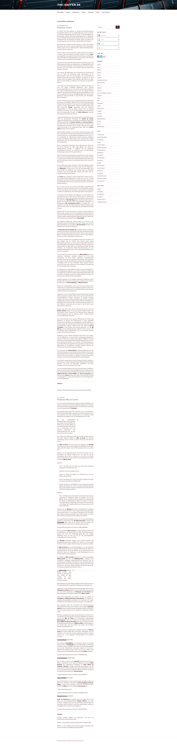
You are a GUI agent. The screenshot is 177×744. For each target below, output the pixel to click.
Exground (99, 87)
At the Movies (100, 139)
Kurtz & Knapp (100, 108)
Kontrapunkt (91, 12)
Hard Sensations (101, 157)
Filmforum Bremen (101, 150)
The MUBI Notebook (101, 202)
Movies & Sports (101, 168)
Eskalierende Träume (102, 147)
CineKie (99, 142)
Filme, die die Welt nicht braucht (104, 93)
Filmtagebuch (100, 152)
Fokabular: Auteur (64, 27)
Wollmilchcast (76, 12)
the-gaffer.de (69, 4)
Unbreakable (60, 522)
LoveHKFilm (100, 196)
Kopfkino (99, 163)
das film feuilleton (101, 144)
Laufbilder (99, 111)
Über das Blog (60, 12)
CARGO (99, 189)
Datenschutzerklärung (62, 740)
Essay (98, 85)
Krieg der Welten (61, 677)
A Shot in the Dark (62, 658)
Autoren (68, 12)
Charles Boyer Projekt (102, 80)
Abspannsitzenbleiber (102, 137)
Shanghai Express (62, 696)
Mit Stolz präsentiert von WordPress (76, 740)
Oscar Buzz (99, 116)
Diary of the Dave (106, 12)
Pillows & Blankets (101, 118)
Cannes (99, 75)
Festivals (99, 90)
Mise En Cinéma (100, 165)
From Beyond (100, 155)
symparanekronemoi (101, 175)
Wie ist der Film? (101, 181)
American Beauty (62, 639)
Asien (98, 67)
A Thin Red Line (100, 134)
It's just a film (100, 160)
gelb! (98, 100)
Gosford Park (62, 570)
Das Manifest (100, 191)
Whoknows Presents (102, 178)
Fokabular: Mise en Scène (67, 400)
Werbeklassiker (100, 126)
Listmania (99, 113)
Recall (97, 12)
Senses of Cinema (101, 199)
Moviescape (100, 170)
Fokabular (99, 95)
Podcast (99, 121)
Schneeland (100, 173)
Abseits (99, 64)
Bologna (99, 72)
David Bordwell (100, 194)
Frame (98, 98)
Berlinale (99, 69)
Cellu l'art (99, 77)
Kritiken (83, 12)
